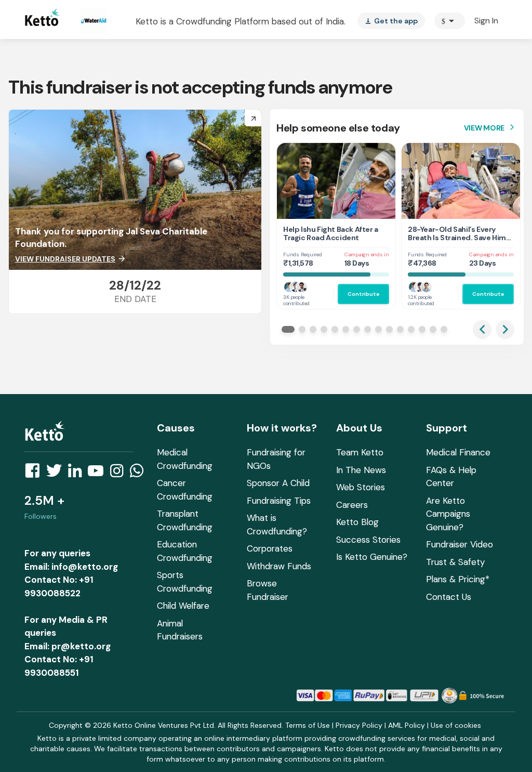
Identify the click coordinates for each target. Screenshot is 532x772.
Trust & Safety (455, 562)
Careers (352, 505)
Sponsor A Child (278, 483)
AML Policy (406, 725)
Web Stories (360, 487)
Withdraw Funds (279, 566)
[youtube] (99, 473)
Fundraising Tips (279, 500)
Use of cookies (456, 725)
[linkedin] (78, 473)
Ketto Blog (357, 522)
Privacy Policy (359, 725)
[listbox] (391, 20)
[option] (449, 20)
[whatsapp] (140, 473)
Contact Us (448, 597)
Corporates (269, 548)
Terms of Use (307, 725)
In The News (361, 470)
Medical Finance (458, 452)
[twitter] (57, 473)
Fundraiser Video (459, 544)
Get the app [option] (391, 20)
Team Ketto (359, 452)
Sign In (486, 20)
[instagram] (120, 473)
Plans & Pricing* (457, 579)
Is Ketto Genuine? (371, 556)
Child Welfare (183, 605)
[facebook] (35, 473)
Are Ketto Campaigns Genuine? (448, 514)
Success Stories (368, 539)
